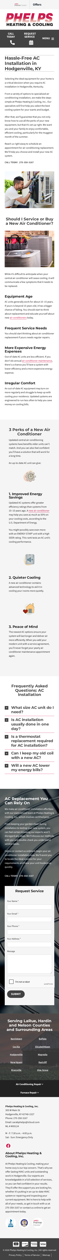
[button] (29, 710)
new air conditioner (39, 510)
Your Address (14, 938)
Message (11, 951)
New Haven (16, 1062)
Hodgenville (16, 1054)
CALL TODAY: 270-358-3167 (19, 162)
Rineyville (16, 1070)
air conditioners (18, 317)
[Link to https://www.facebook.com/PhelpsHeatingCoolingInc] (8, 1146)
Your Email (12, 913)
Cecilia (16, 1046)
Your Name (13, 901)
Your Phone (13, 926)
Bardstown (16, 1039)
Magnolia (43, 1054)
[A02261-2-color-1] (29, 13)
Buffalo (43, 1039)
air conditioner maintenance (37, 361)
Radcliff (43, 1062)
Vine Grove (42, 1070)
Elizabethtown (42, 1046)
